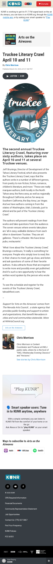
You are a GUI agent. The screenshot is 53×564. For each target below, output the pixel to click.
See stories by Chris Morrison (31, 359)
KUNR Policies (10, 531)
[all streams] (49, 561)
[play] (4, 560)
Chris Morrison (11, 65)
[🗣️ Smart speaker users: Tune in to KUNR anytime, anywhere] (26, 388)
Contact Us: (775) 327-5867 (16, 520)
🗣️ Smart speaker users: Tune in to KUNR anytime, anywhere (27, 409)
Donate (44, 4)
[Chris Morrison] (8, 341)
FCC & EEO (9, 537)
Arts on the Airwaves (26, 39)
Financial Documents (13, 503)
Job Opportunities (12, 514)
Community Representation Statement (21, 509)
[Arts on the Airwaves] (10, 39)
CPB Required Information (15, 498)
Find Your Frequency (13, 526)
